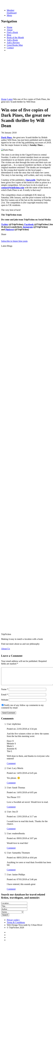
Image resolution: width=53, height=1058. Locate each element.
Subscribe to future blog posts (14, 241)
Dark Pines (6, 137)
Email (4, 694)
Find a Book (12, 32)
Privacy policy (13, 920)
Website (4, 700)
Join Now (5, 94)
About (9, 30)
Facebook (29, 224)
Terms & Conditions (16, 922)
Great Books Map (15, 45)
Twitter (4, 224)
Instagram (28, 227)
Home (9, 27)
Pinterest (9, 229)
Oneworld (30, 180)
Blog (9, 35)
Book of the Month (15, 37)
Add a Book (12, 40)
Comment (11, 763)
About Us (5, 648)
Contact (10, 47)
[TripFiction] (14, 5)
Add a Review (13, 42)
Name (4, 689)
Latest (10, 99)
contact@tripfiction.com (12, 187)
